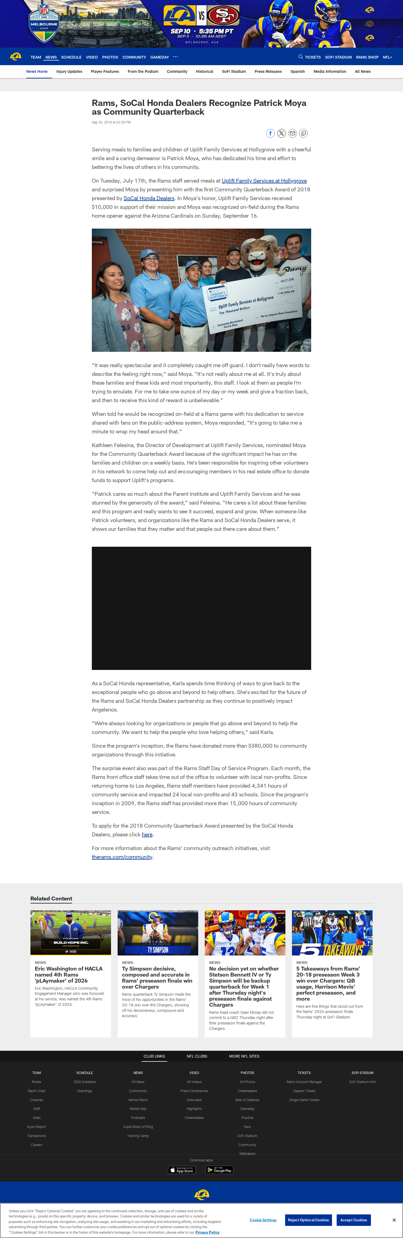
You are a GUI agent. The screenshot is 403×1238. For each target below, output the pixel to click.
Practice (247, 1117)
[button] (201, 608)
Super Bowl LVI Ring (138, 1126)
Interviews (194, 1100)
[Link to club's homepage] (15, 56)
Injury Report (36, 1126)
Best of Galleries (247, 1100)
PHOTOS (247, 1073)
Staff (36, 1108)
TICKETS (304, 1073)
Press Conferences (194, 1091)
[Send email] (292, 136)
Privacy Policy (207, 1232)
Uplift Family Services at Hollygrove (264, 180)
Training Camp (138, 1136)
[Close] (394, 1220)
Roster (36, 1082)
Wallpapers (247, 1153)
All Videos (194, 1082)
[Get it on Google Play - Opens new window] (219, 1172)
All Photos (247, 1082)
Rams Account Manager (304, 1082)
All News (138, 1082)
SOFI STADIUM (362, 1073)
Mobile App (138, 1108)
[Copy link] (303, 133)
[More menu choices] (175, 56)
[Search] (301, 56)
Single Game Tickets (304, 1100)
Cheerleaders (194, 1117)
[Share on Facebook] (270, 136)
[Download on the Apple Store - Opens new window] (182, 1170)
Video (194, 1073)
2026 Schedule (84, 1082)
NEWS (138, 1073)
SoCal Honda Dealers (149, 198)
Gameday (247, 1108)
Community (138, 1091)
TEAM (36, 1073)
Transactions (36, 1136)
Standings (84, 1091)
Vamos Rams (138, 1100)
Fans (247, 1126)
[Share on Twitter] (281, 136)
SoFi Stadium (247, 1136)
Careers (36, 1145)
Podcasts (138, 1117)
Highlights (194, 1108)
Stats (37, 1117)
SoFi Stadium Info (362, 1082)
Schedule (84, 1073)
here (147, 834)
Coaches (36, 1100)
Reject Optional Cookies (308, 1220)
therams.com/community (122, 856)
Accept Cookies (353, 1220)
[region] (201, 1220)
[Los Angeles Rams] (201, 1195)
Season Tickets (304, 1091)
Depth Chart (37, 1091)
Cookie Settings (263, 1220)
